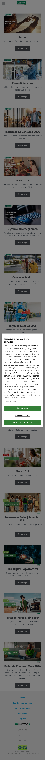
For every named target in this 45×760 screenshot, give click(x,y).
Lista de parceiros (10, 401)
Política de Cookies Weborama (14, 398)
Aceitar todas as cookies (22, 422)
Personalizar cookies (22, 416)
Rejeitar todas (22, 408)
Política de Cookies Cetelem (30, 395)
